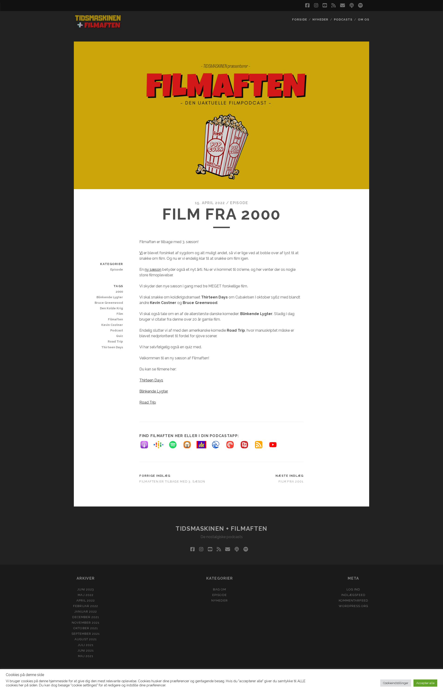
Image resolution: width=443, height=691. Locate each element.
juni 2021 (86, 650)
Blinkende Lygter (153, 391)
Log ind (353, 589)
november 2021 (85, 622)
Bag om (219, 589)
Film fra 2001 (291, 481)
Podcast (116, 330)
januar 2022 (85, 611)
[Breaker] (218, 444)
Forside (299, 19)
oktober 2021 (85, 628)
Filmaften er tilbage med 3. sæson (172, 481)
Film (120, 314)
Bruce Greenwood (109, 302)
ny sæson (153, 269)
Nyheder (320, 19)
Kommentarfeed (353, 600)
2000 (119, 291)
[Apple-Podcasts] (146, 444)
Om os (363, 19)
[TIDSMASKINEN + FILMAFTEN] (98, 27)
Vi (141, 253)
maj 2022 (85, 595)
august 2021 (86, 639)
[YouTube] (275, 444)
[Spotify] (175, 444)
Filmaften (115, 319)
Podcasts (343, 19)
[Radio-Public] (246, 444)
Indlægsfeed (353, 595)
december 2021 (85, 617)
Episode (239, 203)
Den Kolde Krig (111, 308)
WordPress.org (353, 606)
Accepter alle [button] (425, 683)
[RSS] (261, 444)
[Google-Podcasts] (161, 444)
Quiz (119, 336)
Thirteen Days (151, 380)
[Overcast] (189, 444)
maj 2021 (85, 656)
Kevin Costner (112, 325)
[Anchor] (204, 444)
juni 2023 (85, 589)
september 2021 (86, 633)
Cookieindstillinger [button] (395, 683)
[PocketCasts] (232, 444)
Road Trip (147, 402)
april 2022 (85, 600)
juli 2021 (85, 645)
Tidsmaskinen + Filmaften (221, 528)
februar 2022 (85, 606)
